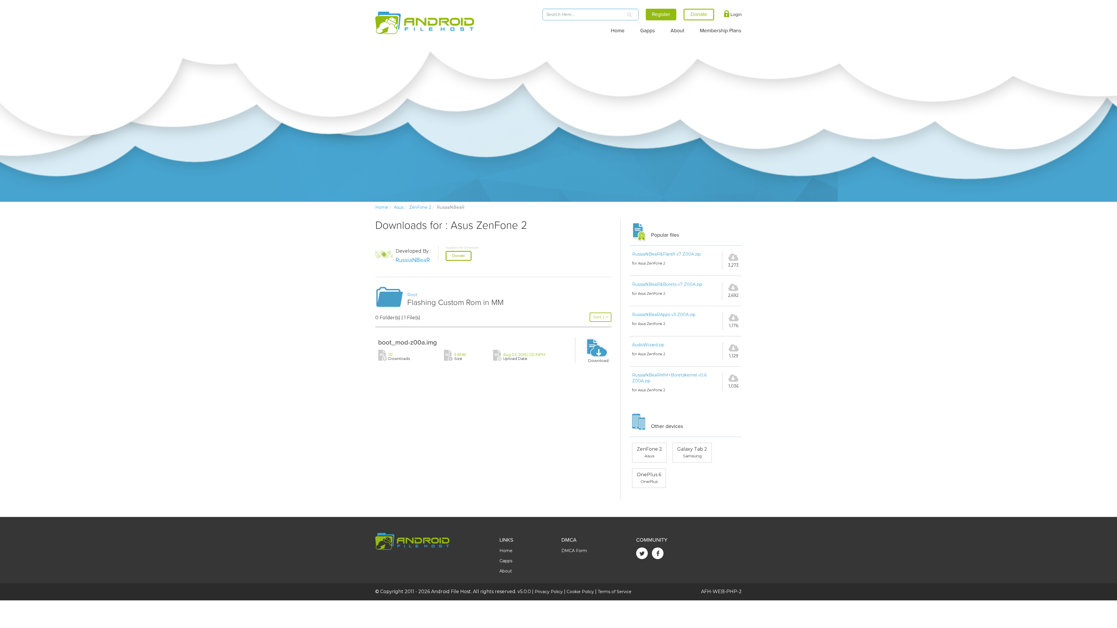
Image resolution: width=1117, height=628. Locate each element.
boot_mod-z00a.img (407, 342)
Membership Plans (720, 31)
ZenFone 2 (420, 207)
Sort (598, 317)
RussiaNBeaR (413, 260)
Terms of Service (615, 591)
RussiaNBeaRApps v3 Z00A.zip (664, 314)
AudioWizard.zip (648, 344)
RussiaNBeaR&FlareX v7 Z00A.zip (666, 254)
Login (735, 14)
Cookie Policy (580, 591)
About (677, 31)
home (381, 207)
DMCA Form (574, 550)
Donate (458, 255)
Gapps (647, 31)
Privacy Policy (549, 591)
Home (618, 31)
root (412, 294)
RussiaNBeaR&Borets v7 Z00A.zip (667, 284)
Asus (398, 207)
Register (661, 14)
